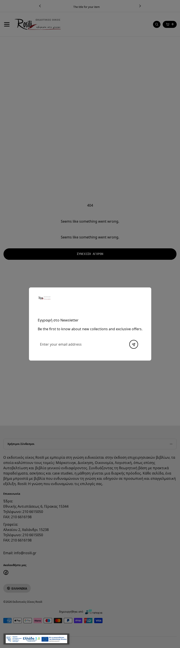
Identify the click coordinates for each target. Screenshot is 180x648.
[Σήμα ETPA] (36, 639)
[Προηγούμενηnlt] (133, 344)
